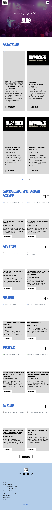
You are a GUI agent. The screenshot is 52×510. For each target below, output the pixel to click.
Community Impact (7, 484)
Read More (11, 107)
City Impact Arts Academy (9, 493)
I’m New (4, 482)
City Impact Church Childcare (10, 491)
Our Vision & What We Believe (10, 486)
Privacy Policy (26, 504)
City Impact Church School (9, 488)
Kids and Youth (6, 497)
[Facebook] (24, 474)
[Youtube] (28, 474)
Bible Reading (6, 495)
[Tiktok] (32, 474)
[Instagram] (20, 474)
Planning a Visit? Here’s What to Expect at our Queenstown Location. (14, 84)
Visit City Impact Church (9, 480)
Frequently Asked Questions (26, 506)
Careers (5, 499)
